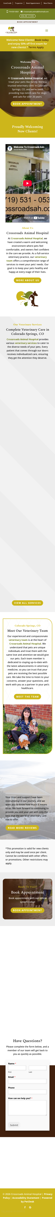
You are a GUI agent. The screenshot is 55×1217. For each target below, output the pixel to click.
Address (27, 983)
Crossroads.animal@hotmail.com (36, 11)
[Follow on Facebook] (25, 1207)
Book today (42, 40)
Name (12, 1063)
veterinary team (18, 639)
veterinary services (26, 343)
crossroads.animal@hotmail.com (26, 955)
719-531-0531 (14, 11)
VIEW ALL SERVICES (27, 602)
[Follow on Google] (30, 1207)
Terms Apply (36, 47)
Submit (14, 1125)
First (9, 1072)
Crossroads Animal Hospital (27, 78)
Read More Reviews (22, 827)
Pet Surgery (28, 472)
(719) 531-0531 (27, 958)
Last (30, 1072)
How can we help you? (20, 1098)
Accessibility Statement (25, 1197)
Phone (11, 1087)
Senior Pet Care (27, 590)
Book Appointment (27, 22)
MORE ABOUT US (27, 280)
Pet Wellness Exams (27, 413)
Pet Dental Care (27, 531)
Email (11, 1077)
